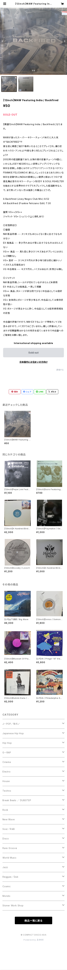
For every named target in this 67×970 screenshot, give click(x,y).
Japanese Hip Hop (13, 733)
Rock (5, 810)
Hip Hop (7, 743)
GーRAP (6, 752)
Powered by (30, 940)
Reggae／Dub (10, 876)
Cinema (6, 762)
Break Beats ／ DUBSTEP (16, 800)
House (6, 781)
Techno (6, 790)
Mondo (6, 896)
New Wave (8, 819)
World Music (9, 857)
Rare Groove (9, 848)
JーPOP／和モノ (11, 723)
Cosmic (6, 886)
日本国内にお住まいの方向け (33, 362)
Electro (6, 771)
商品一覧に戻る (33, 920)
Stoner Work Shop (13, 905)
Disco (5, 838)
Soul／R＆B (8, 829)
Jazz (5, 867)
